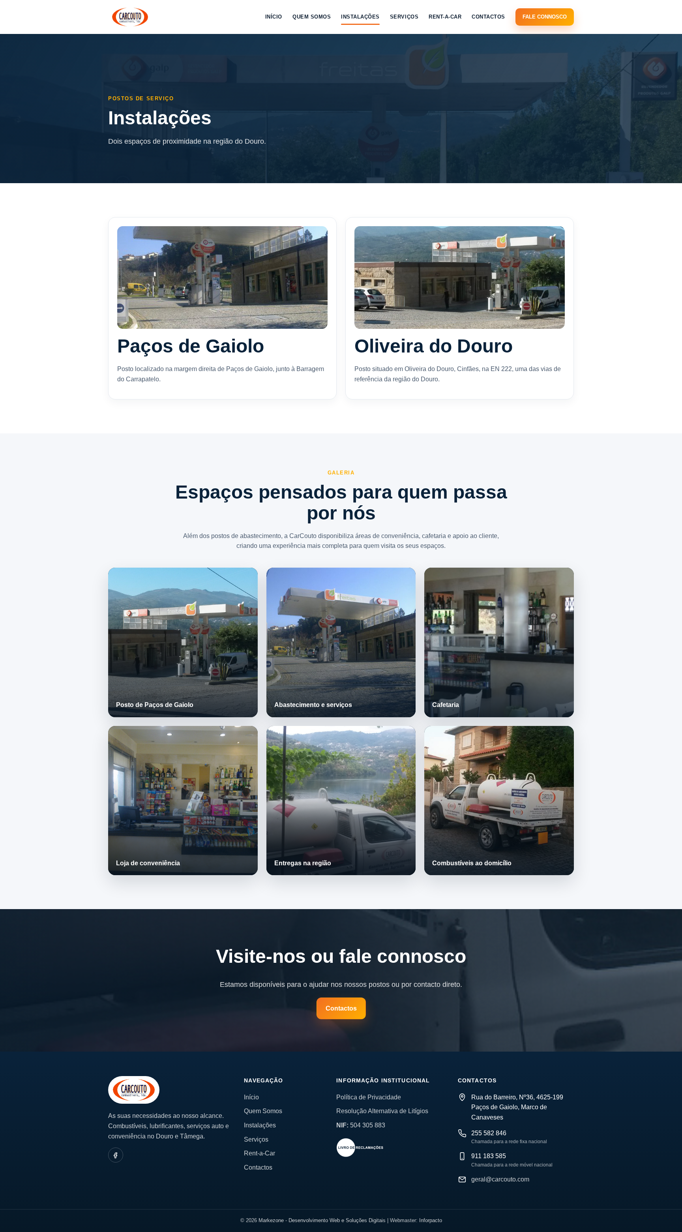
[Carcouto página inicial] (130, 17)
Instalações (360, 17)
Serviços (404, 17)
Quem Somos (311, 17)
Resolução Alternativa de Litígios (382, 1111)
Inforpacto (430, 1220)
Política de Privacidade (368, 1097)
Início (273, 17)
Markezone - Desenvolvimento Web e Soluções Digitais (322, 1220)
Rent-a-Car (445, 17)
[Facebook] (115, 1155)
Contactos (488, 17)
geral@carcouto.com (500, 1179)
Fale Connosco (545, 17)
